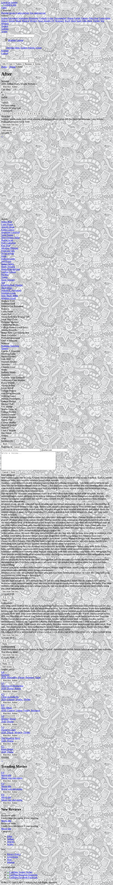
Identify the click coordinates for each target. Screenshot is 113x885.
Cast (11, 64)
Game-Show (105, 18)
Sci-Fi (67, 21)
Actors (38, 48)
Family (77, 18)
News (41, 21)
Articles (31, 48)
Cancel (17, 447)
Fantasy (84, 18)
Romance (59, 21)
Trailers (23, 48)
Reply (4, 600)
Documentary (60, 18)
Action (4, 18)
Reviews (28, 64)
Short (73, 21)
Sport (79, 21)
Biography (34, 18)
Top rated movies (38, 13)
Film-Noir (93, 18)
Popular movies (8, 13)
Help (9, 859)
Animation (23, 18)
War (102, 21)
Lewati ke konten (9, 2)
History (4, 21)
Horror (12, 21)
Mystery (34, 21)
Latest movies (22, 13)
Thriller (96, 21)
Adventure (13, 18)
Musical (25, 21)
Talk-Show (87, 21)
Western (5, 23)
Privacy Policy (14, 854)
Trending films (13, 48)
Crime (50, 18)
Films (9, 836)
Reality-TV (49, 21)
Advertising (12, 857)
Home (4, 67)
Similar (38, 64)
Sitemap (11, 862)
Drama (70, 18)
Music (18, 21)
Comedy (43, 18)
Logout (4, 53)
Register (5, 50)
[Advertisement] (56, 162)
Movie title (6, 821)
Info (4, 64)
